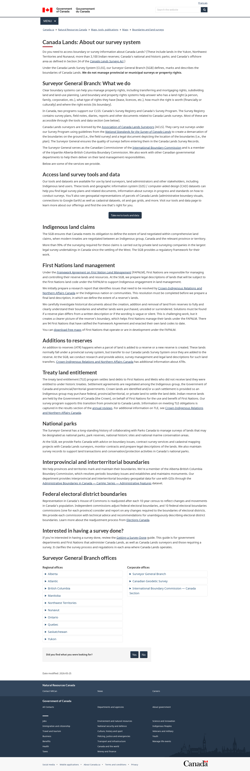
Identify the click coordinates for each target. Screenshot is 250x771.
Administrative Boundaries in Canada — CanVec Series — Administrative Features (97, 483)
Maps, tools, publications (104, 29)
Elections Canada (137, 520)
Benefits (46, 741)
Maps (125, 29)
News (100, 691)
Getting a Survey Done (131, 538)
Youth (155, 736)
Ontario (53, 617)
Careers (156, 691)
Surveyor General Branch (149, 574)
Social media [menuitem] (49, 764)
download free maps (67, 330)
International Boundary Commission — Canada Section (162, 590)
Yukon (52, 639)
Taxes (45, 751)
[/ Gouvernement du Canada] (69, 10)
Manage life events (161, 741)
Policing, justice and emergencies (114, 736)
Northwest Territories (62, 603)
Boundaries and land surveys (148, 29)
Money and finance (107, 751)
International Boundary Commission (157, 148)
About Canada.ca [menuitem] (92, 764)
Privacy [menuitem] (134, 764)
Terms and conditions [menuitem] (115, 764)
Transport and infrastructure (112, 741)
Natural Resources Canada (72, 29)
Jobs (45, 721)
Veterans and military (162, 731)
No (144, 654)
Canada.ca (48, 29)
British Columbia (59, 588)
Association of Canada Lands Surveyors (128, 127)
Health (46, 746)
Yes (134, 654)
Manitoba (54, 596)
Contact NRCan (50, 691)
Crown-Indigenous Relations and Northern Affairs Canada (94, 362)
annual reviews (102, 408)
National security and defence (112, 726)
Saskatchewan (57, 632)
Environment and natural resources (115, 721)
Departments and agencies (111, 707)
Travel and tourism (52, 731)
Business (47, 736)
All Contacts (48, 707)
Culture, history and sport (110, 731)
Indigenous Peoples (162, 726)
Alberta (53, 574)
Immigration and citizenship (56, 726)
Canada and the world (108, 746)
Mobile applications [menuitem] (69, 764)
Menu (48, 21)
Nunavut (53, 610)
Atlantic (53, 581)
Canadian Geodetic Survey (150, 581)
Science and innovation (163, 721)
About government (161, 707)
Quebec (53, 624)
